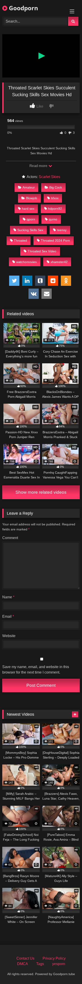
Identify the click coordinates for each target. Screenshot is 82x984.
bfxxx (55, 198)
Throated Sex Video (42, 251)
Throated (20, 240)
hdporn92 (55, 208)
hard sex (28, 208)
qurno (53, 219)
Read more (38, 166)
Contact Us (25, 958)
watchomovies (26, 262)
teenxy (62, 230)
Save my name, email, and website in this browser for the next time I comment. (35, 669)
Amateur (29, 187)
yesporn (58, 964)
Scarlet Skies (49, 177)
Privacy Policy (54, 958)
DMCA (22, 964)
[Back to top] (68, 970)
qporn (31, 219)
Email (8, 616)
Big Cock (55, 187)
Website (8, 636)
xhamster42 (59, 262)
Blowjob (31, 198)
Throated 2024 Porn (55, 240)
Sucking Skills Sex (30, 230)
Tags (40, 964)
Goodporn (22, 8)
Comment (10, 538)
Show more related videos (41, 492)
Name (8, 597)
